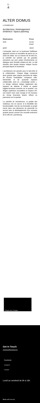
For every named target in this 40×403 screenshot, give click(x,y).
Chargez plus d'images (11, 310)
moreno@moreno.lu (10, 350)
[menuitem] (22, 7)
